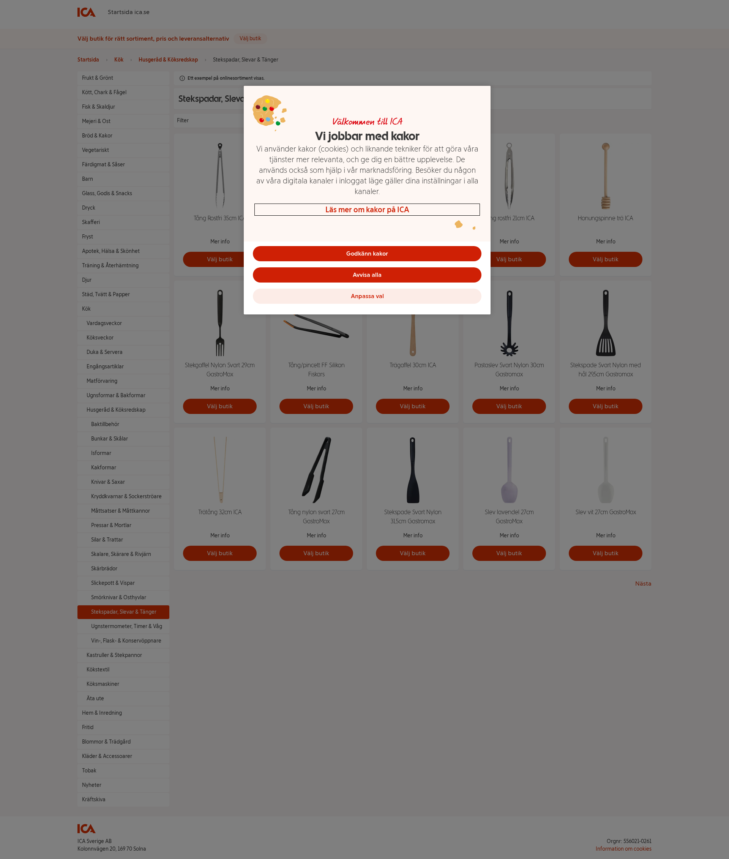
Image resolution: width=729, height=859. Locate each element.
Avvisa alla (367, 274)
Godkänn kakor (367, 253)
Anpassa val (367, 296)
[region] (367, 200)
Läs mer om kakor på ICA (367, 209)
